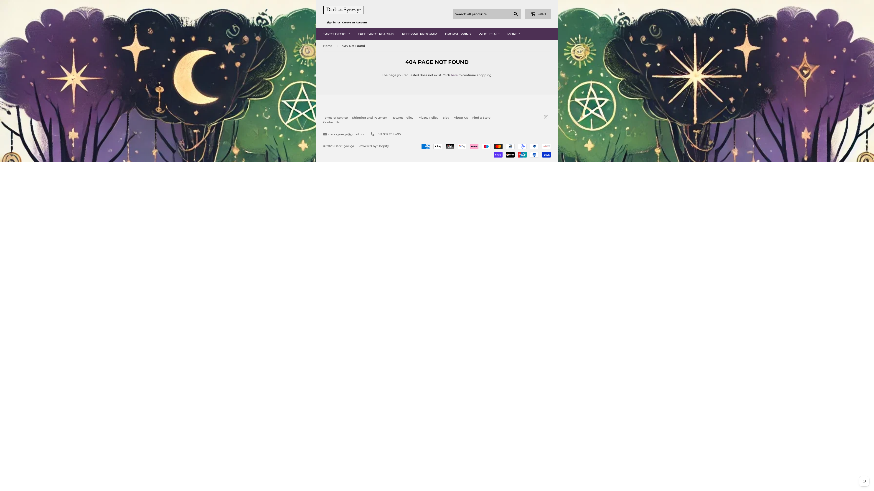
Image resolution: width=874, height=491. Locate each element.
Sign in (331, 22)
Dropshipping (458, 34)
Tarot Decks (335, 34)
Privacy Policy (428, 117)
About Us (461, 117)
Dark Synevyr (344, 146)
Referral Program (419, 34)
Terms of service (335, 117)
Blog (446, 117)
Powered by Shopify (373, 146)
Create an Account (354, 22)
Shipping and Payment (369, 117)
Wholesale (489, 34)
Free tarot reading (376, 34)
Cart (541, 14)
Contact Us (331, 122)
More (512, 34)
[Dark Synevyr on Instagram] (546, 118)
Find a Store (481, 117)
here (454, 75)
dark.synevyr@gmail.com (347, 134)
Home (328, 46)
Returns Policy (402, 117)
